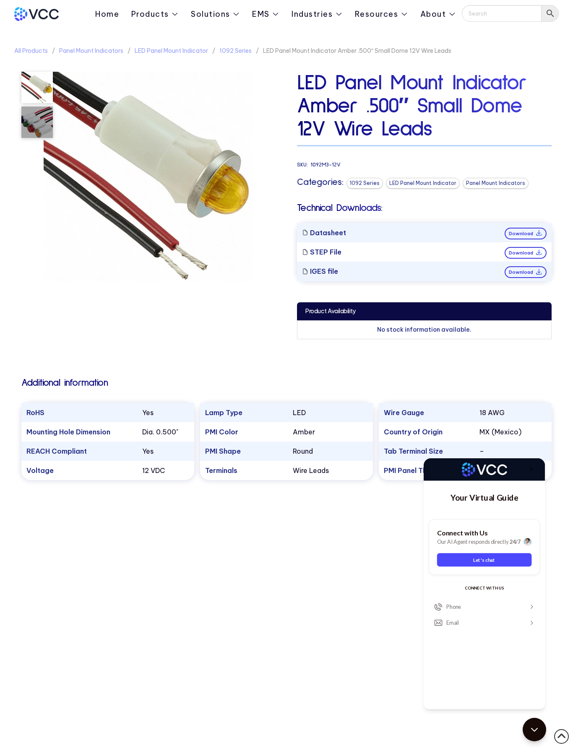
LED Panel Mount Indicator (171, 51)
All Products (31, 51)
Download (521, 233)
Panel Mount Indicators (91, 51)
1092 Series (235, 51)
